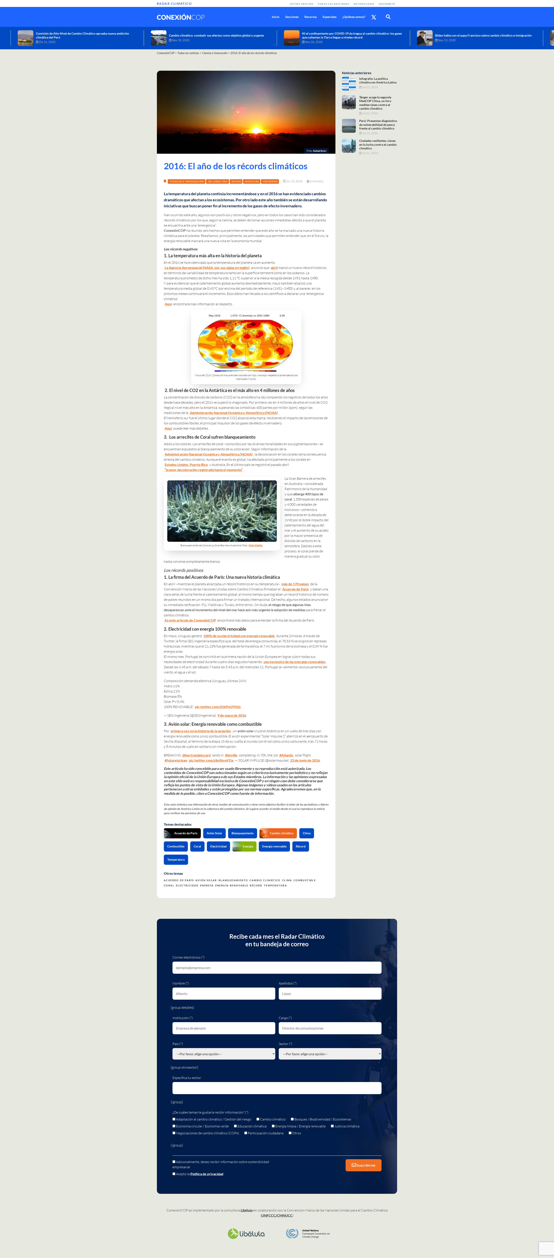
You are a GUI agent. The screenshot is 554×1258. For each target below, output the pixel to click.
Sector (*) (285, 1044)
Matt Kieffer (256, 545)
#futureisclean (176, 760)
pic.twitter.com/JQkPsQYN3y (218, 707)
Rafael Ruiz (319, 150)
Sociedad (270, 181)
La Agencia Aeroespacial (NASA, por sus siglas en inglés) (207, 267)
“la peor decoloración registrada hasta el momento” (204, 470)
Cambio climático (281, 833)
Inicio (275, 17)
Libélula (247, 1210)
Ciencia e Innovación (187, 181)
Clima (307, 833)
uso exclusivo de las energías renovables (294, 662)
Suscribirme (365, 1165)
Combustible (175, 846)
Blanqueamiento (243, 833)
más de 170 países (295, 584)
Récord (301, 846)
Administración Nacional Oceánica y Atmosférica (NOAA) (234, 413)
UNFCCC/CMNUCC (277, 1215)
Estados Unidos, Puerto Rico (186, 464)
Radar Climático (174, 3)
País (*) (177, 1044)
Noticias (252, 181)
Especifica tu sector (186, 1078)
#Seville (231, 755)
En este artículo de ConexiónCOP (190, 620)
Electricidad (218, 846)
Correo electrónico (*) (188, 957)
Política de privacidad (206, 1174)
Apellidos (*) (288, 983)
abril (274, 267)
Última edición (302, 4)
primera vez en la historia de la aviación (201, 731)
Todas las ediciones (333, 4)
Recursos (310, 17)
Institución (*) (182, 1018)
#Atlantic (286, 755)
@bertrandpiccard (196, 755)
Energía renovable (274, 846)
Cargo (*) (285, 1018)
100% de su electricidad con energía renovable (239, 636)
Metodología (364, 4)
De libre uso (218, 181)
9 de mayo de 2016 (231, 715)
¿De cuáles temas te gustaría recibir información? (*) (210, 1112)
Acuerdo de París (295, 589)
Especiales (330, 17)
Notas (236, 181)
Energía (248, 846)
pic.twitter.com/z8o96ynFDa (211, 760)
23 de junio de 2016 (305, 760)
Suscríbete (387, 4)
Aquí (168, 304)
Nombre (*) (180, 983)
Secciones (292, 17)
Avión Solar (214, 833)
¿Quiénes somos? (353, 17)
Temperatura (176, 859)
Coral (197, 846)
